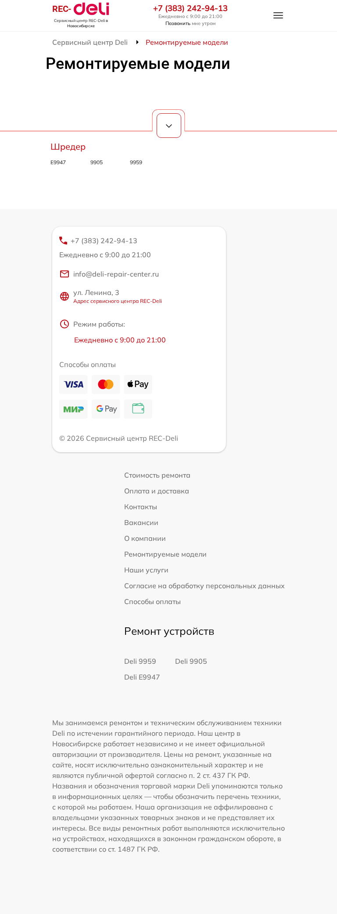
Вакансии (141, 522)
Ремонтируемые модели (165, 554)
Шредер (68, 146)
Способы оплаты (152, 601)
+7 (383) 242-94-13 (190, 8)
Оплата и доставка (156, 490)
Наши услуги (146, 569)
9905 (96, 162)
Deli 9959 (140, 661)
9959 (136, 162)
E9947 (58, 162)
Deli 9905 (191, 661)
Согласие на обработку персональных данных (204, 585)
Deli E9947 (142, 677)
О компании (145, 538)
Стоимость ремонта (157, 475)
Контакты (140, 506)
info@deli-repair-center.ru (116, 274)
